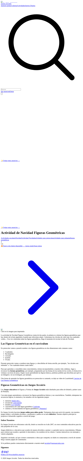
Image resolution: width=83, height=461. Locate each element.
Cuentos (8, 6)
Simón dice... (16, 401)
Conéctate (36, 407)
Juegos (3, 6)
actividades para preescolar (44, 238)
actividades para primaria (61, 238)
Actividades (21, 6)
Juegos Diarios (30, 6)
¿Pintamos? (43, 408)
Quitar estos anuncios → (10, 161)
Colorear (14, 6)
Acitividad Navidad (28, 238)
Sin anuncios (5, 91)
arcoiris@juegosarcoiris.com (54, 443)
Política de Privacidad (8, 454)
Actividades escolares (8, 238)
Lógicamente (17, 403)
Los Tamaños (15, 405)
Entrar (12, 91)
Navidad (18, 238)
